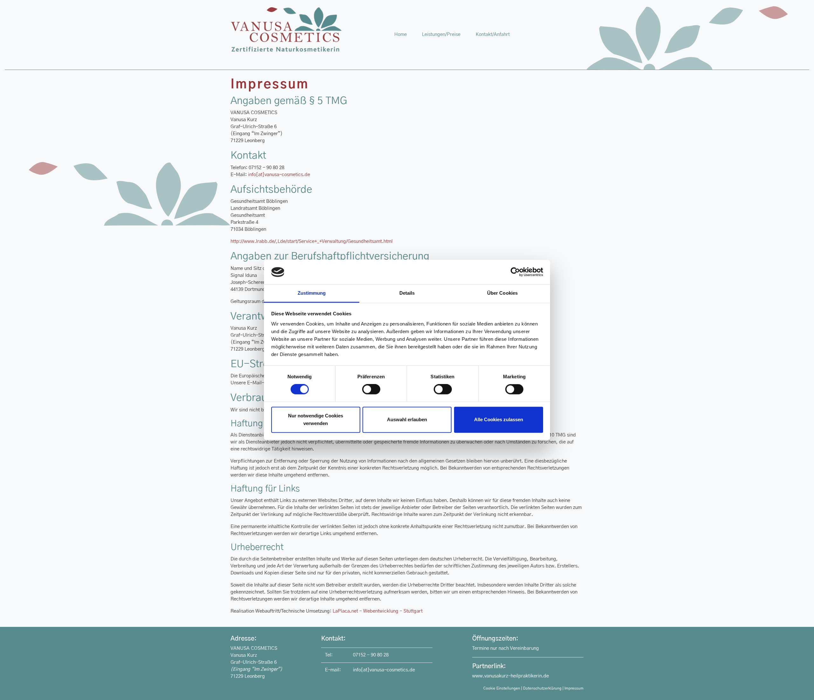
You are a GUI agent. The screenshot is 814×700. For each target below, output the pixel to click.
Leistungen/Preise (441, 34)
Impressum (573, 688)
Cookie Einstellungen (501, 688)
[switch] (371, 389)
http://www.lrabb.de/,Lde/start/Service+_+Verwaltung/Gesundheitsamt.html (312, 241)
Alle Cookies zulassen (498, 419)
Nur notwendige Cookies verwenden (315, 419)
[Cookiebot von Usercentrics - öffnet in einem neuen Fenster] (515, 272)
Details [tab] (407, 293)
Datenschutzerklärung (542, 688)
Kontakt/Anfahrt (493, 34)
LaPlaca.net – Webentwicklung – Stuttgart (378, 611)
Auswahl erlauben (407, 419)
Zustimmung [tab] (312, 293)
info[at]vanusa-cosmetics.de (279, 174)
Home (404, 34)
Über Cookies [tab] (502, 293)
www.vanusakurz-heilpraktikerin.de (510, 676)
